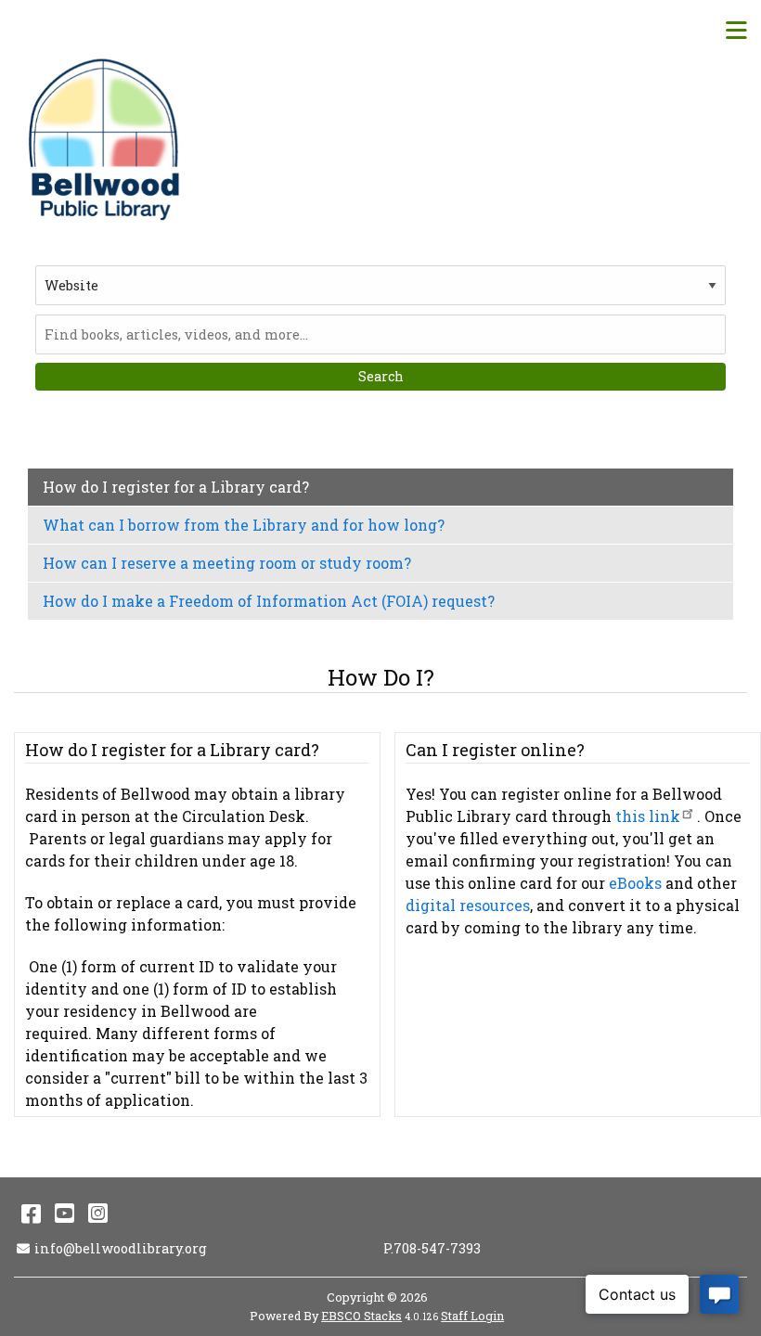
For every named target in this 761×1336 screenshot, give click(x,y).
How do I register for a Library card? (176, 486)
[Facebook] (31, 1212)
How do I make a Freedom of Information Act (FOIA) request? (269, 600)
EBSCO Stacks (361, 1315)
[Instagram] (98, 1212)
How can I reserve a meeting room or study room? (227, 562)
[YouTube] (64, 1212)
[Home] (107, 139)
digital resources (468, 905)
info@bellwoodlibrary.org (120, 1248)
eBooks (635, 883)
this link (647, 816)
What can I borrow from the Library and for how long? (244, 524)
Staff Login (472, 1315)
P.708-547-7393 (432, 1248)
